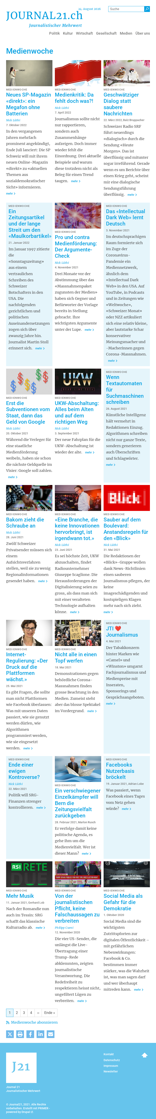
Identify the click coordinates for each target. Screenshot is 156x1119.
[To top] (144, 1055)
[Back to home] (44, 19)
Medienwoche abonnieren (34, 1022)
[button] (10, 1034)
